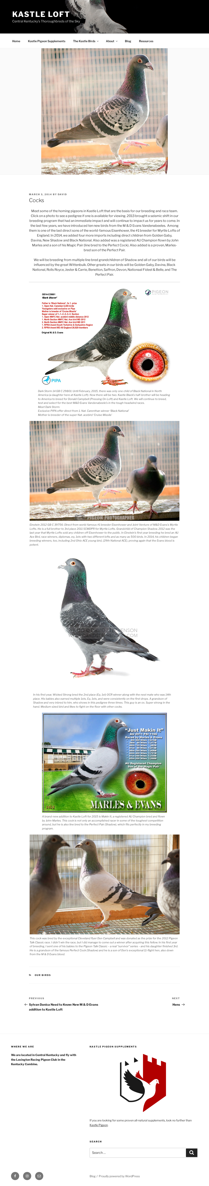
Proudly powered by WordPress (119, 1176)
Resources (146, 41)
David (62, 194)
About (110, 41)
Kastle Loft (41, 14)
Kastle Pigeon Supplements (46, 41)
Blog (128, 41)
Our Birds (43, 975)
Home (16, 41)
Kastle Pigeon (99, 1125)
